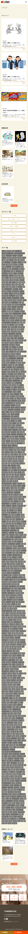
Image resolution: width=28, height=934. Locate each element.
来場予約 (19, 932)
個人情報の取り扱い (8, 921)
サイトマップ (15, 921)
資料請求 (5, 932)
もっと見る (14, 205)
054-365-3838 (14, 886)
